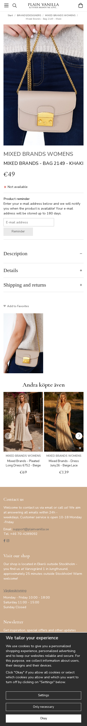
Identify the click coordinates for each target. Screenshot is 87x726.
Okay (43, 718)
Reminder (18, 231)
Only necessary (43, 707)
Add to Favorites (17, 306)
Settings (43, 695)
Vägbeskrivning (14, 590)
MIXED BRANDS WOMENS (38, 154)
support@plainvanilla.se (31, 529)
